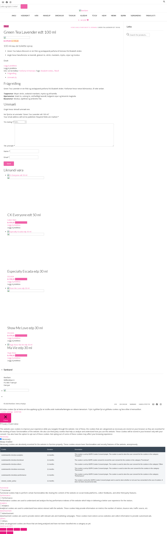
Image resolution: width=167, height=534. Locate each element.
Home (73, 27)
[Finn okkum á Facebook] (7, 2)
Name (7, 151)
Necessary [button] (4, 436)
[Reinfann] (83, 10)
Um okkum (123, 404)
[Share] (17, 529)
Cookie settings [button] (7, 412)
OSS (115, 404)
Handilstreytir (144, 404)
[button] (10, 66)
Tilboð (56, 71)
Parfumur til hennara (89, 27)
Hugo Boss (11, 353)
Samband (133, 404)
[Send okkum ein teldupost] (3, 2)
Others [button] (2, 518)
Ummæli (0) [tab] (12, 77)
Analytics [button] (3, 503)
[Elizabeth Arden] (17, 38)
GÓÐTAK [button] (17, 412)
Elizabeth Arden (47, 71)
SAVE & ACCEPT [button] (6, 526)
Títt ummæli (9, 146)
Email (6, 157)
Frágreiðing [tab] (11, 73)
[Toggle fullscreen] (10, 529)
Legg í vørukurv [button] (21, 222)
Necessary (6, 439)
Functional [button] (4, 488)
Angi (77, 27)
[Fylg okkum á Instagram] (10, 2)
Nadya (23, 404)
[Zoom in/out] (3, 529)
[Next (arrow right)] (10, 532)
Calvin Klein (11, 220)
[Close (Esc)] (24, 529)
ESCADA (10, 276)
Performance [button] (5, 495)
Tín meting (9, 122)
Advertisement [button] (5, 511)
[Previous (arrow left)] (3, 532)
